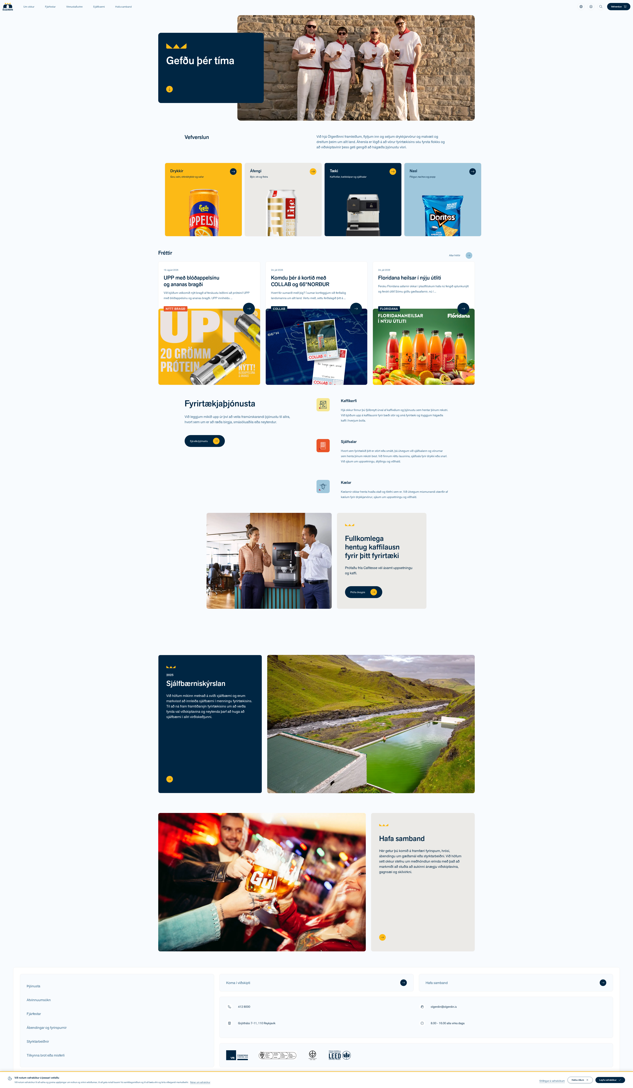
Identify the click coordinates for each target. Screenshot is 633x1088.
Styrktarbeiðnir (38, 1041)
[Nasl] (442, 199)
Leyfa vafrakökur (608, 1079)
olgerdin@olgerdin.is (444, 1007)
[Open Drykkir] (233, 171)
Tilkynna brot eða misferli (46, 1055)
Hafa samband (123, 6)
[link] (581, 6)
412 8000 (244, 1007)
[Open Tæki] (393, 171)
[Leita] (600, 6)
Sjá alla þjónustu (199, 441)
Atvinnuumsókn (39, 1000)
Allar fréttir (454, 255)
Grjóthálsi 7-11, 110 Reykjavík (256, 1023)
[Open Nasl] (472, 171)
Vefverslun (616, 6)
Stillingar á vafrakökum (552, 1081)
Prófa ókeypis (357, 592)
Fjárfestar (34, 1013)
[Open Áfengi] (313, 171)
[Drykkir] (203, 199)
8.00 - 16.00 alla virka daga (448, 1023)
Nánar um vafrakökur (200, 1082)
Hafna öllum (578, 1079)
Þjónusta (33, 986)
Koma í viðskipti (238, 982)
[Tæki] (363, 199)
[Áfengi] (283, 199)
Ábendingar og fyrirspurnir (47, 1027)
